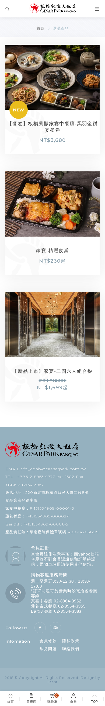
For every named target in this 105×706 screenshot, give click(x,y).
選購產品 (60, 28)
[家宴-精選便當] (52, 203)
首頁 (40, 28)
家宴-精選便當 (65, 250)
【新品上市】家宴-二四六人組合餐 (52, 371)
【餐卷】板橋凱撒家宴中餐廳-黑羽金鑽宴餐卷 (52, 127)
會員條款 (48, 641)
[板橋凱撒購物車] (53, 9)
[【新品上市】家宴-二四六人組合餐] (52, 324)
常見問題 (48, 649)
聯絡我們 (70, 649)
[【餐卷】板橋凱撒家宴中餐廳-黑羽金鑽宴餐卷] (52, 77)
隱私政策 (70, 641)
